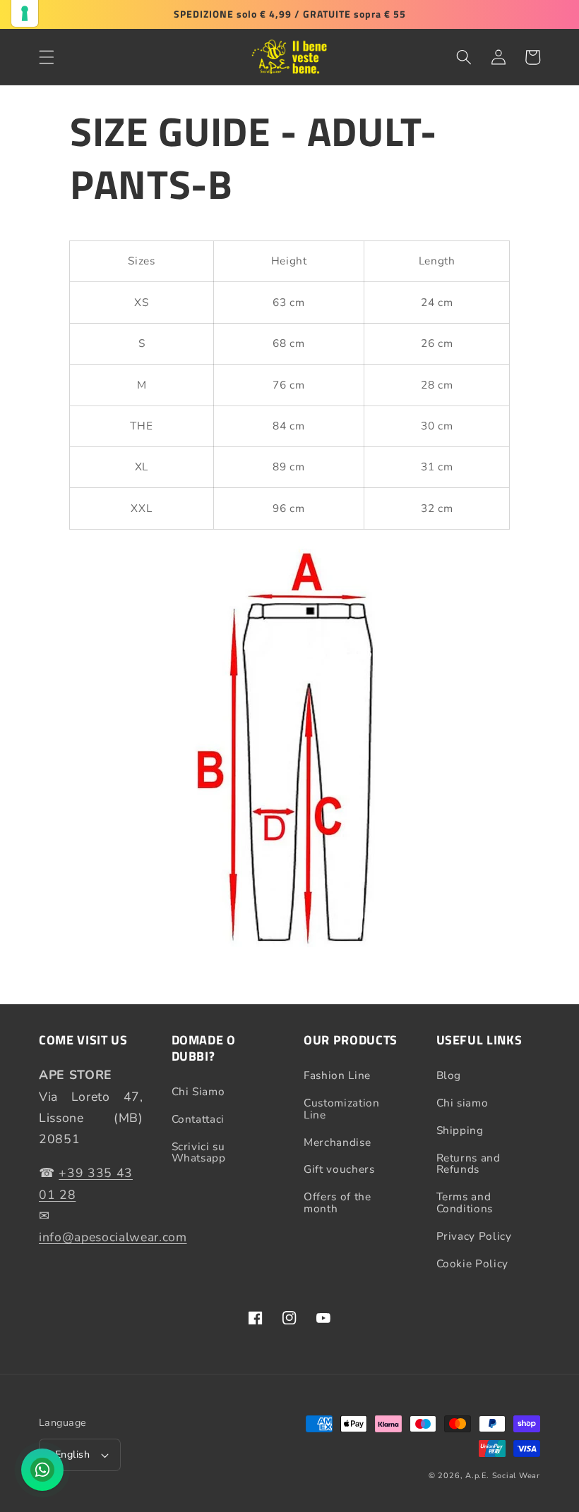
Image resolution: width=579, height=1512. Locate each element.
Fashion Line (337, 1076)
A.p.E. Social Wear (502, 1475)
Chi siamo (462, 1102)
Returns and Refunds (468, 1163)
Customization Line (342, 1108)
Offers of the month (337, 1202)
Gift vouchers (339, 1169)
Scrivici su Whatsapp (199, 1152)
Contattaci (198, 1118)
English (72, 1454)
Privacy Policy (474, 1235)
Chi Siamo (198, 1092)
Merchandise (337, 1142)
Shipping (460, 1130)
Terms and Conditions (465, 1202)
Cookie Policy (472, 1263)
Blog (449, 1076)
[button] (47, 57)
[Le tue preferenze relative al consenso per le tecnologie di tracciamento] (24, 13)
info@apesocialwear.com (113, 1236)
